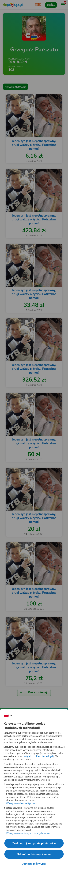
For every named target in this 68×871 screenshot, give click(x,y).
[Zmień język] (8, 715)
